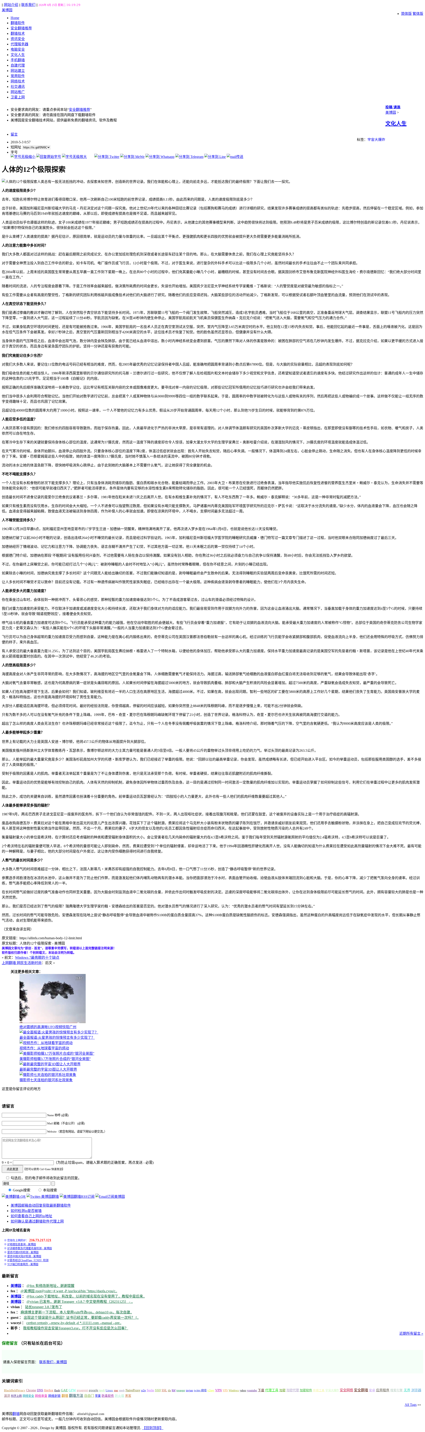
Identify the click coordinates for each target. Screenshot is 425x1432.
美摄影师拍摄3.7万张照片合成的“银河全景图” (55, 1059)
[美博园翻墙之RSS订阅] (77, 1196)
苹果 (98, 1395)
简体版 (406, 13)
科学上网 (16, 1395)
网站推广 (18, 92)
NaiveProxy (133, 1390)
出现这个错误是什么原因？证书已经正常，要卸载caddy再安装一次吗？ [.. (81, 1317)
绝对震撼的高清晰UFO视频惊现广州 (47, 1027)
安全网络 (346, 1390)
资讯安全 (18, 39)
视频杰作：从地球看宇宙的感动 (44, 1048)
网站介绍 (11, 5)
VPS (225, 1390)
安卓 (372, 1390)
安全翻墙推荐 (21, 28)
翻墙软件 (18, 23)
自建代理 (18, 65)
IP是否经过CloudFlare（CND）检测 (27, 1260)
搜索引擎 (396, 1390)
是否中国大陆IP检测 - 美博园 (24, 1256)
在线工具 (319, 1390)
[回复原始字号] (48, 157)
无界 (407, 1390)
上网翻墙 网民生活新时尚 (22, 963)
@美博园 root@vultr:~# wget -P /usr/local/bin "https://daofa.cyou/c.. (69, 1291)
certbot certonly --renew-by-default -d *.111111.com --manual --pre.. (73, 1323)
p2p (143, 1390)
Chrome (31, 1390)
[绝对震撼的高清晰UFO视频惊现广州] (52, 1022)
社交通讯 (18, 86)
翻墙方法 (76, 1395)
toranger (180, 1390)
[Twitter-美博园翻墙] (43, 1196)
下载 (261, 1390)
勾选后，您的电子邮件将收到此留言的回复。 (45, 1178)
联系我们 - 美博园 (53, 1362)
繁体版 (418, 13)
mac (116, 1390)
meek (122, 1390)
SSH (158, 1390)
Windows (234, 1390)
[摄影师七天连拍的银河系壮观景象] (47, 1075)
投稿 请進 (392, 107)
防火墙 (119, 1395)
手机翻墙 (18, 60)
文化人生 (18, 55)
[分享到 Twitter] (106, 157)
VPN (218, 1390)
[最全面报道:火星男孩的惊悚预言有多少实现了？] (58, 1032)
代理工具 (271, 1390)
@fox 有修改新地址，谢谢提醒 (50, 1286)
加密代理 (292, 1390)
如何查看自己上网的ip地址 (31, 1216)
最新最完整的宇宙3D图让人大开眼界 (48, 1069)
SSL (164, 1390)
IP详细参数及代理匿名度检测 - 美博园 (29, 1248)
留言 (14, 134)
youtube (252, 1390)
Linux (109, 1390)
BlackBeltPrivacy (14, 1390)
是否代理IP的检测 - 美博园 (23, 1252)
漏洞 (7, 1395)
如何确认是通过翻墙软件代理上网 (37, 1221)
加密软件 (306, 1390)
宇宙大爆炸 (376, 140)
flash (57, 1390)
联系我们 (28, 5)
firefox (48, 1390)
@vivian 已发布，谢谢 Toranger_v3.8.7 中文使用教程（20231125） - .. (80, 1302)
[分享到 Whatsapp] (159, 157)
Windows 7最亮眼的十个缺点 (37, 957)
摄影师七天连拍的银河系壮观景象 (46, 1080)
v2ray (210, 1390)
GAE (64, 1390)
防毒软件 (108, 1395)
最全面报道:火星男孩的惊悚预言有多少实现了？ (57, 1037)
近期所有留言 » (411, 1333)
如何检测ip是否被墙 (26, 1211)
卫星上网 (18, 97)
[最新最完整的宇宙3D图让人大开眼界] (50, 1064)
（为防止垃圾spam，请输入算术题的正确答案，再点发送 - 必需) (104, 1162)
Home (15, 18)
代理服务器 (19, 44)
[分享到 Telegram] (189, 157)
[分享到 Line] (215, 157)
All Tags (411, 1405)
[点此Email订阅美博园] (110, 1196)
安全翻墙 (361, 1390)
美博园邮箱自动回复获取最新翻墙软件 (41, 1205)
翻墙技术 (18, 33)
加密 (282, 1390)
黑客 (128, 1395)
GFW (72, 1390)
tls (169, 1390)
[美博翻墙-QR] (14, 1196)
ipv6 (102, 1390)
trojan (189, 1390)
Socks (150, 1390)
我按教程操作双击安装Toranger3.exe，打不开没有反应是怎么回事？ (75, 1328)
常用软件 (18, 76)
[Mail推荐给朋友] (235, 157)
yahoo (243, 1390)
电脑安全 (18, 49)
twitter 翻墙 (200, 1390)
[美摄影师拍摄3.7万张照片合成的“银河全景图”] (56, 1053)
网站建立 (18, 71)
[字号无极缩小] (23, 157)
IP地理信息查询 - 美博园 (21, 1244)
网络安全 (28, 1395)
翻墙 (65, 1395)
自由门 (89, 1395)
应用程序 (382, 1390)
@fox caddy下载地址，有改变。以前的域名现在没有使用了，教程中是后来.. (86, 1296)
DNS (40, 1390)
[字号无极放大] (74, 157)
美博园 (7, 10)
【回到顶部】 (152, 1428)
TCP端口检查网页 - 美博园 (22, 1264)
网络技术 (18, 81)
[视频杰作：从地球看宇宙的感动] (46, 1043)
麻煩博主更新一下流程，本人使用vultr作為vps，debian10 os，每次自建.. (76, 1312)
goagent (82, 1390)
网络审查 (41, 1395)
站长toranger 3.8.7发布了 (43, 1307)
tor (174, 1390)
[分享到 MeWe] (132, 157)
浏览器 (416, 1390)
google (93, 1390)
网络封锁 (54, 1395)
